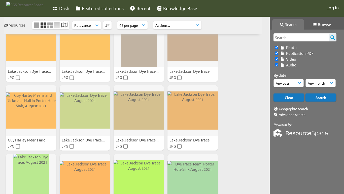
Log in (332, 7)
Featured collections (102, 8)
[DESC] (107, 25)
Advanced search (292, 114)
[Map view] (64, 25)
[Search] (332, 37)
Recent (143, 8)
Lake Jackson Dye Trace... (30, 71)
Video (290, 59)
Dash (63, 8)
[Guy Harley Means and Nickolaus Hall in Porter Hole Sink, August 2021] (31, 110)
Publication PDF (299, 53)
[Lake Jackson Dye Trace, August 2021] (31, 42)
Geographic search (293, 108)
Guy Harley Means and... (28, 139)
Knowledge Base (179, 8)
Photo (291, 47)
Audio (290, 64)
